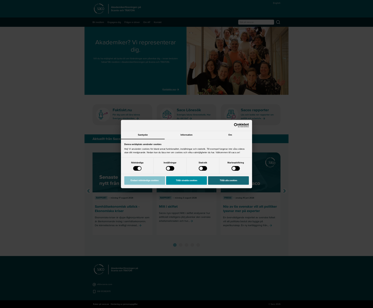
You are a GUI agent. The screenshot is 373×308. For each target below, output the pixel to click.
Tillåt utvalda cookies (186, 180)
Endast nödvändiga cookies (145, 180)
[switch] (170, 168)
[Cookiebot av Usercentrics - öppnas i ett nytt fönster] (236, 125)
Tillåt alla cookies (228, 180)
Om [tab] (230, 135)
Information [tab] (186, 135)
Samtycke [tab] (143, 135)
